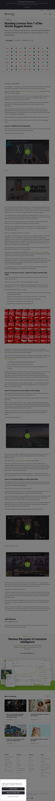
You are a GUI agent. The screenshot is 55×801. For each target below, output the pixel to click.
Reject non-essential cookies (13, 792)
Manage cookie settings (13, 796)
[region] (13, 790)
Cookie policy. (4, 786)
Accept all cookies (13, 788)
